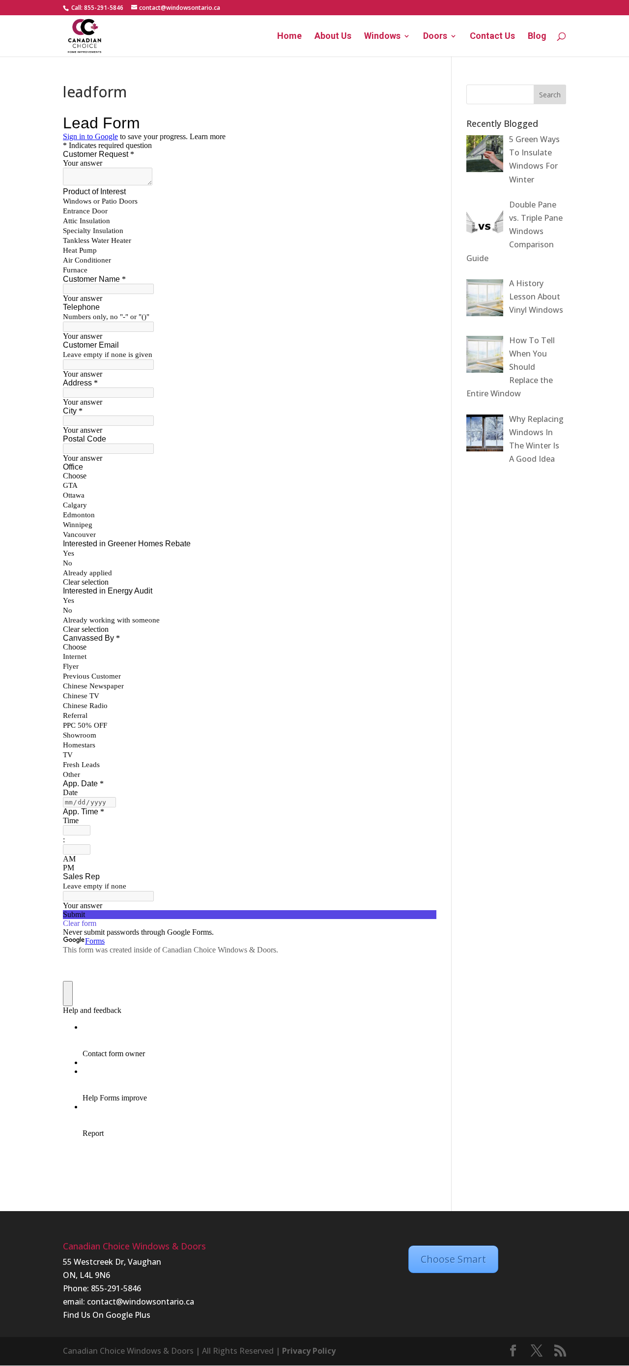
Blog (537, 36)
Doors (435, 36)
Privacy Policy (309, 1350)
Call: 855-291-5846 (96, 7)
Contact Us (492, 36)
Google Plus (128, 1314)
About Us (332, 36)
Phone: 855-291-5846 (102, 1288)
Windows (382, 36)
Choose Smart (453, 1259)
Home (289, 36)
